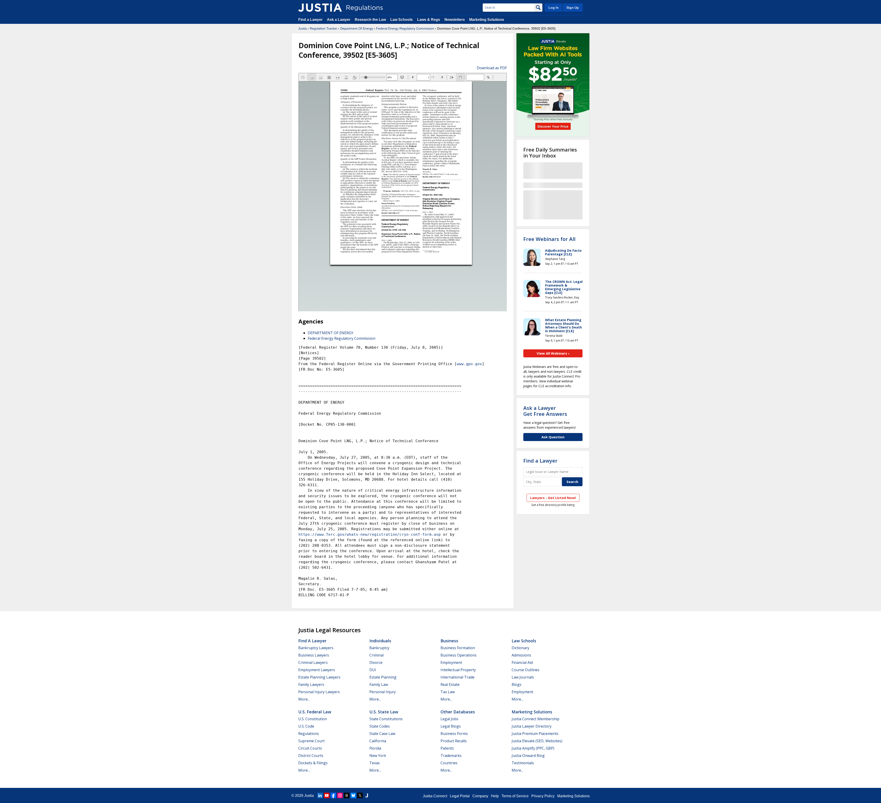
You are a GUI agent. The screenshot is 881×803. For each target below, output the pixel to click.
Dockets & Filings (313, 762)
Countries (448, 762)
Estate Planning (382, 677)
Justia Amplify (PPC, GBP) (533, 748)
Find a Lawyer (310, 20)
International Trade (457, 677)
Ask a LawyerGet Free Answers (545, 410)
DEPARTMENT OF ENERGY (330, 332)
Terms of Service (515, 796)
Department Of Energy (356, 28)
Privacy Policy (543, 796)
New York (377, 755)
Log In (554, 7)
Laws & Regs (428, 20)
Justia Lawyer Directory (532, 726)
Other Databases (457, 712)
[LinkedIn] (320, 795)
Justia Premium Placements (535, 733)
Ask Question (552, 437)
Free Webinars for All (549, 239)
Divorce (375, 662)
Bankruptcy (379, 647)
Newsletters (454, 20)
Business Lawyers (313, 655)
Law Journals (523, 677)
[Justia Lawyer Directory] (366, 795)
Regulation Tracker (323, 28)
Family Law (378, 684)
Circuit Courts (310, 748)
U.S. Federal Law (314, 712)
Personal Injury (382, 691)
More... (304, 699)
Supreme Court (311, 740)
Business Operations (458, 655)
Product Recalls (453, 740)
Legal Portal (460, 796)
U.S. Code (306, 726)
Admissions (521, 655)
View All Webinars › (553, 353)
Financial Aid (522, 662)
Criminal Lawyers (313, 662)
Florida (375, 748)
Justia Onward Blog (528, 755)
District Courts (310, 755)
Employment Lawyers (316, 669)
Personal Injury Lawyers (319, 691)
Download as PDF (492, 67)
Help (495, 796)
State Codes (379, 726)
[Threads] (346, 795)
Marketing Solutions (486, 20)
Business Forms (454, 733)
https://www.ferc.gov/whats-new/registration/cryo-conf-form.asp (369, 534)
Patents (447, 748)
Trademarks (451, 755)
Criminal (376, 655)
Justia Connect (435, 796)
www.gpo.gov (469, 364)
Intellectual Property (458, 669)
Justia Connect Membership (535, 718)
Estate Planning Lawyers (319, 677)
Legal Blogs (450, 726)
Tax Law (447, 691)
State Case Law (382, 733)
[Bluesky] (353, 795)
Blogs (516, 684)
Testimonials (523, 762)
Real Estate (450, 684)
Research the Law (370, 20)
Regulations (308, 733)
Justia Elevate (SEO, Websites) (537, 740)
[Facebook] (333, 795)
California (377, 740)
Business (449, 640)
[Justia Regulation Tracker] (320, 7)
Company (480, 796)
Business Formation (457, 647)
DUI (372, 669)
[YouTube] (326, 795)
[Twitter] (360, 795)
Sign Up (572, 7)
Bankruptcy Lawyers (315, 647)
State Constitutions (386, 718)
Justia (302, 28)
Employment (451, 662)
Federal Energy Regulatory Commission (405, 28)
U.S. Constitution (312, 718)
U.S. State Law (383, 712)
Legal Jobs (449, 718)
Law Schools (401, 20)
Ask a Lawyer (339, 20)
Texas (374, 762)
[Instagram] (340, 795)
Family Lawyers (311, 684)
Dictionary (520, 647)
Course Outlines (525, 669)
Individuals (380, 640)
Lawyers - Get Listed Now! (553, 497)
